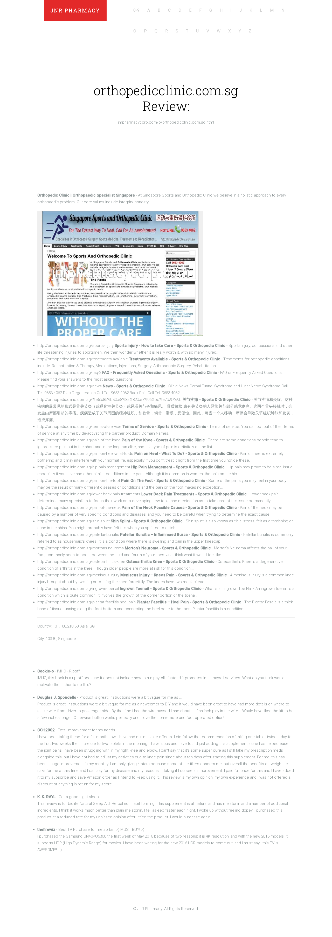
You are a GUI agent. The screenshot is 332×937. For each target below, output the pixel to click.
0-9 (136, 10)
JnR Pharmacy (75, 10)
